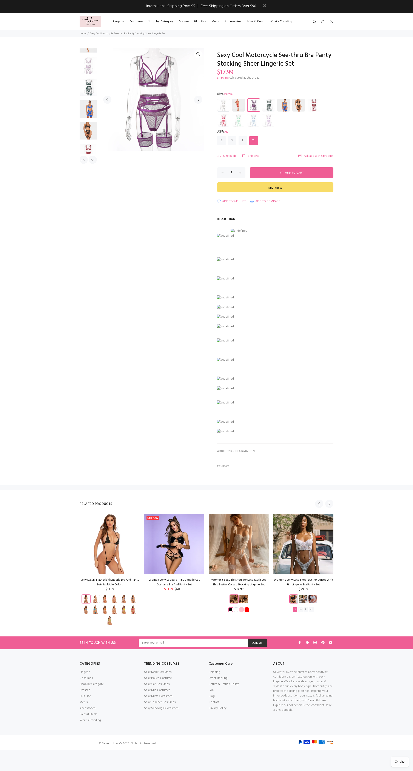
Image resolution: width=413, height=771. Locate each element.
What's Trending (90, 720)
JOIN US (257, 643)
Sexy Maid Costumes (157, 672)
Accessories (87, 708)
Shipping (223, 77)
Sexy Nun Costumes (157, 690)
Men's (84, 702)
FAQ (211, 690)
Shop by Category (91, 684)
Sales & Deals (88, 714)
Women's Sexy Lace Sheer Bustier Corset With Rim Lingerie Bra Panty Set (303, 582)
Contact (214, 702)
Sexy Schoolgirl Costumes (161, 708)
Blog (212, 696)
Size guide (230, 156)
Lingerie (85, 672)
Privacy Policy (218, 708)
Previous (107, 100)
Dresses (85, 690)
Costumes (86, 678)
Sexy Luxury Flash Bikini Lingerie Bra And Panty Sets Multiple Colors (109, 582)
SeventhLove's (112, 743)
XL (253, 140)
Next (198, 100)
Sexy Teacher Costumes (160, 702)
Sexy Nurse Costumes (158, 696)
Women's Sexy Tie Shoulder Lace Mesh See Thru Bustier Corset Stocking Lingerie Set (239, 582)
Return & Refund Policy (224, 684)
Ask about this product (318, 156)
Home (83, 33)
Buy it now (275, 188)
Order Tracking (218, 678)
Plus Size (85, 696)
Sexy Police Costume (158, 678)
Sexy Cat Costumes (157, 684)
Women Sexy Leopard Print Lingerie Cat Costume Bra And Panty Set (174, 582)
